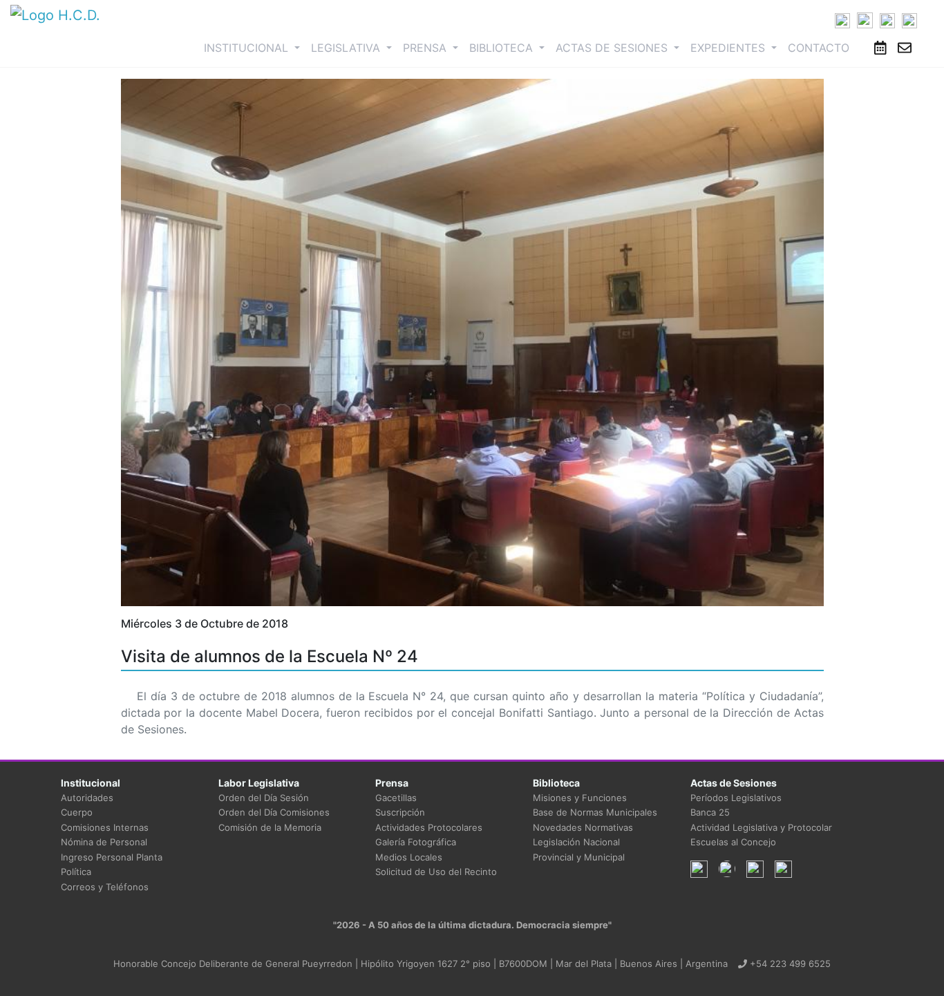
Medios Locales (408, 857)
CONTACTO (818, 48)
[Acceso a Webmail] (905, 48)
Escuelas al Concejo (733, 841)
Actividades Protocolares (428, 827)
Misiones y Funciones (580, 797)
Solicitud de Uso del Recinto (436, 871)
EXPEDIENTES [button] (729, 48)
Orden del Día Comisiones (274, 812)
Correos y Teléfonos (105, 886)
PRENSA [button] (426, 48)
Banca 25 (710, 812)
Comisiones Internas (105, 827)
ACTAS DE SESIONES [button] (613, 48)
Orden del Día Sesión (263, 797)
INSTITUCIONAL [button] (254, 47)
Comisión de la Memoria (269, 827)
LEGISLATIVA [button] (347, 48)
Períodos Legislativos (736, 797)
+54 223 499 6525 (789, 963)
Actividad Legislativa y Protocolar (761, 827)
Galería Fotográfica (415, 841)
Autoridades (87, 797)
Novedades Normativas (583, 827)
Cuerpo (77, 812)
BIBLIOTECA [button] (502, 48)
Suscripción (400, 812)
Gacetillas (396, 797)
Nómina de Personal (104, 841)
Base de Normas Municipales (595, 812)
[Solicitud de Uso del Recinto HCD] (880, 48)
